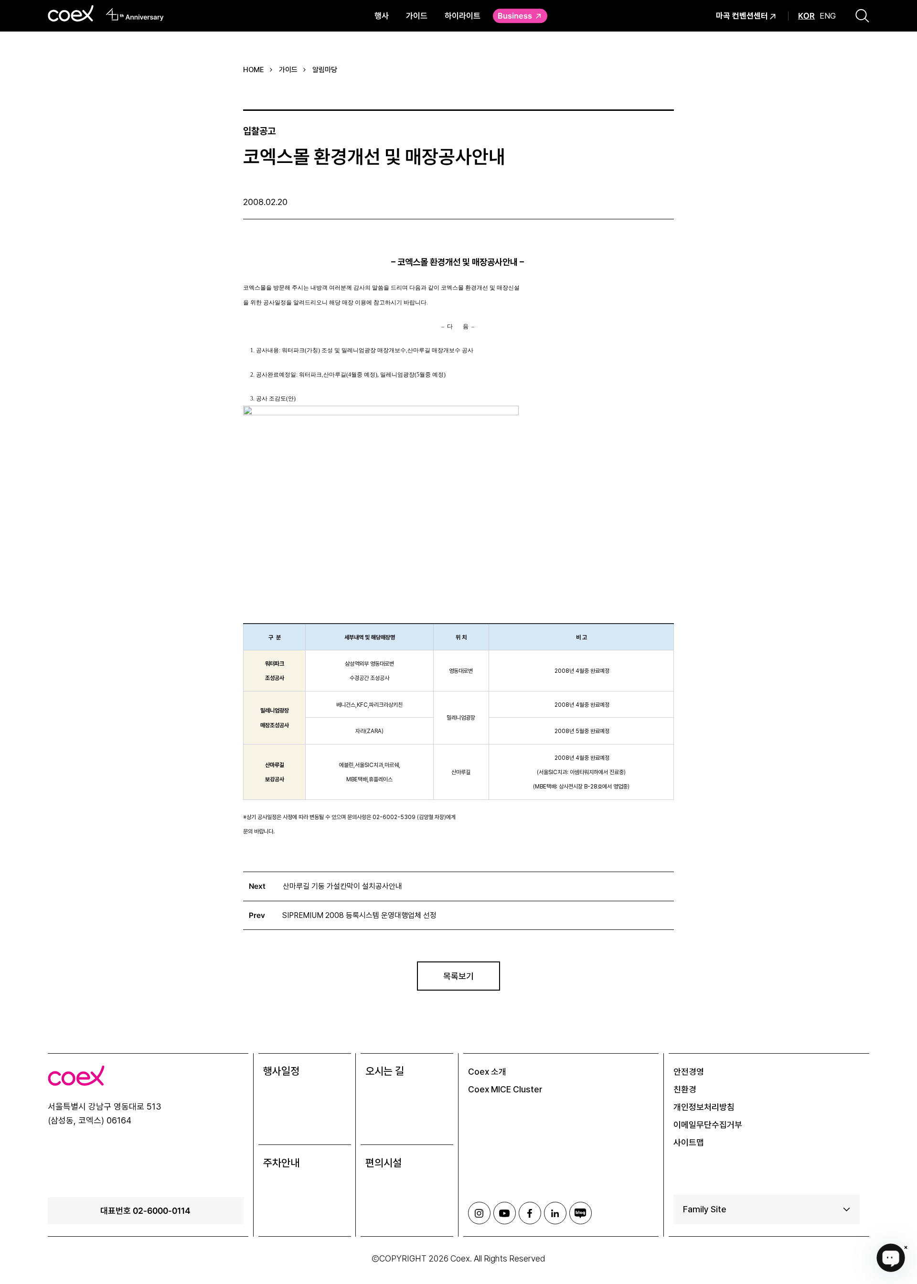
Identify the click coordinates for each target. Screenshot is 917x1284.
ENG (828, 16)
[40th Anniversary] (135, 14)
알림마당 (324, 69)
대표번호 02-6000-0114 (145, 1210)
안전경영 (688, 1072)
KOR (806, 16)
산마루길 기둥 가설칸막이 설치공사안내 (342, 886)
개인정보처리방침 (704, 1107)
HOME (253, 69)
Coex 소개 (487, 1072)
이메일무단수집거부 (707, 1125)
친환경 (684, 1089)
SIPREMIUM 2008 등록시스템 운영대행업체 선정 (359, 915)
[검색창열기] (862, 15)
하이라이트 (462, 15)
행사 (381, 15)
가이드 (416, 15)
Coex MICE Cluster (505, 1089)
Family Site (704, 1209)
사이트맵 (688, 1142)
